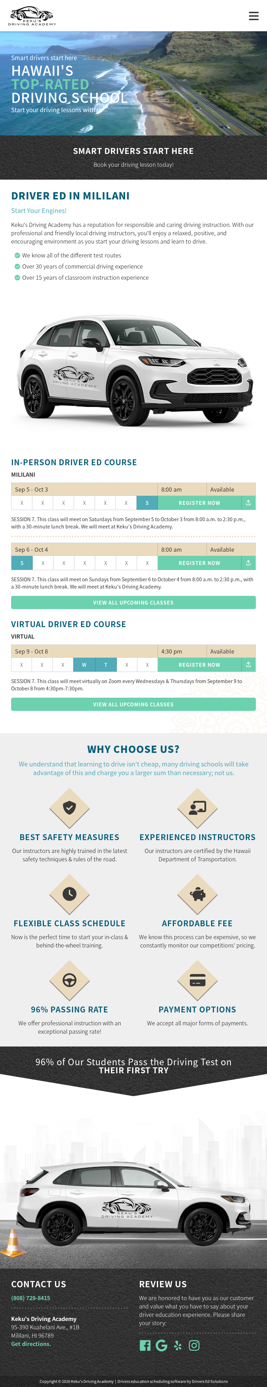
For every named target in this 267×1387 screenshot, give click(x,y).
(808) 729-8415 (30, 1298)
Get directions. (31, 1343)
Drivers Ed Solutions (210, 1381)
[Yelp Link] (179, 1349)
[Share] (249, 503)
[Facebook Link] (146, 1349)
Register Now (199, 502)
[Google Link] (162, 1349)
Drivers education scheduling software (152, 1381)
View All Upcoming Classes (133, 602)
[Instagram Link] (195, 1349)
